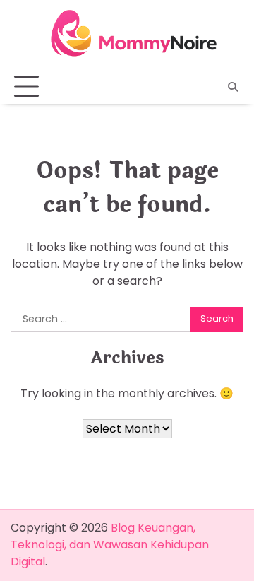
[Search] (232, 87)
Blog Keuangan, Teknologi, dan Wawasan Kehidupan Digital (110, 545)
